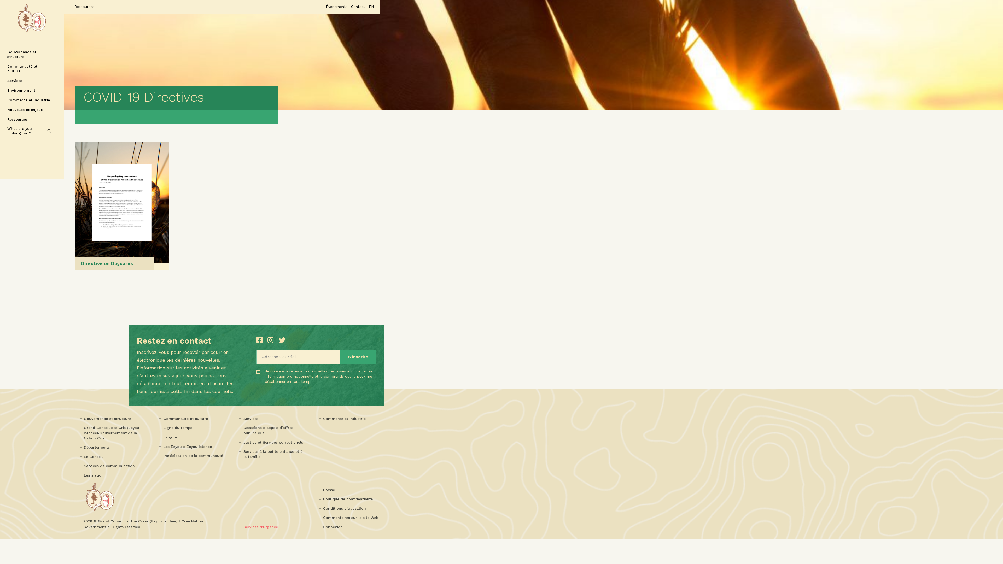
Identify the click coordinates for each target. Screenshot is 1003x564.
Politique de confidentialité (348, 499)
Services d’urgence (260, 527)
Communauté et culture (22, 68)
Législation (94, 475)
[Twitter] (282, 340)
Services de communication (109, 466)
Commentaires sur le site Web (350, 517)
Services (14, 81)
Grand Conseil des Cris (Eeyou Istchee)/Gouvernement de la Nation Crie (111, 433)
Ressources (17, 119)
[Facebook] (260, 340)
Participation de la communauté (193, 456)
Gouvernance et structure (21, 54)
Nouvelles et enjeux (25, 110)
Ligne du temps (178, 428)
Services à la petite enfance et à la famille (272, 454)
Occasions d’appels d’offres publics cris (268, 430)
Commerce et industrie (28, 100)
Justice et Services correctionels (273, 442)
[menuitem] (371, 6)
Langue (170, 437)
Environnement (21, 90)
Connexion (333, 527)
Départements (97, 447)
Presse (329, 490)
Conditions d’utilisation (344, 508)
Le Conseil (93, 457)
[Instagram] (271, 340)
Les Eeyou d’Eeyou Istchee (188, 446)
